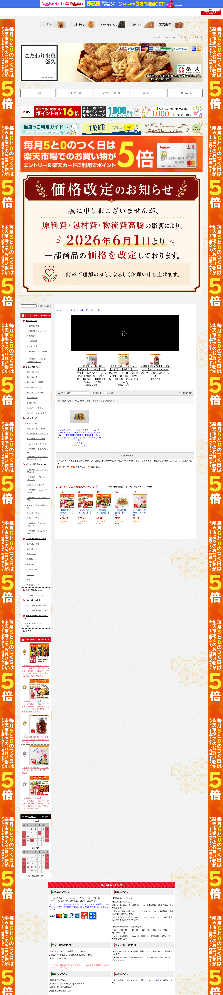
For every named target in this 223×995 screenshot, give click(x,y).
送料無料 (110, 393)
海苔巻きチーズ (33, 585)
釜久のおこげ (31, 321)
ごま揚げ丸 (31, 403)
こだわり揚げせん (33, 367)
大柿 (28, 580)
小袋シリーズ (31, 418)
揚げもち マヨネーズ (36, 392)
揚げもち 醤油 (33, 372)
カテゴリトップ (61, 310)
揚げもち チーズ (34, 387)
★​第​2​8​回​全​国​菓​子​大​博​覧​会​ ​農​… (140, 512)
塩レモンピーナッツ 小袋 (37, 433)
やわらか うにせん (35, 408)
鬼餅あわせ (31, 564)
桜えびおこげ (32, 336)
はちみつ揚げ (32, 398)
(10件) (84, 445)
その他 (28, 631)
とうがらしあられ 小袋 (37, 444)
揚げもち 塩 (32, 377)
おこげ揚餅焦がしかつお (37, 331)
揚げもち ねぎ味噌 (35, 382)
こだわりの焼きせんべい (36, 539)
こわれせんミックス (35, 595)
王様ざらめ (31, 554)
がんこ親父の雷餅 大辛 (37, 610)
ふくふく (30, 575)
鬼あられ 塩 (32, 549)
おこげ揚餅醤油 (33, 326)
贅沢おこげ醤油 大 (35, 518)
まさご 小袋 (32, 423)
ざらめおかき (32, 569)
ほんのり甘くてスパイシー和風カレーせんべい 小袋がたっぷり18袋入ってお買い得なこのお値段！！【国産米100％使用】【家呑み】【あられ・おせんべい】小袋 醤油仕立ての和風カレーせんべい (79, 435)
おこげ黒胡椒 (32, 341)
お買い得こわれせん (34, 590)
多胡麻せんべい (33, 559)
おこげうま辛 (32, 346)
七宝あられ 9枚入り (35, 485)
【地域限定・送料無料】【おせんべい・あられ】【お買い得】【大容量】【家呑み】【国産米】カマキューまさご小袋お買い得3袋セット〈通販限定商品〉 (35, 803)
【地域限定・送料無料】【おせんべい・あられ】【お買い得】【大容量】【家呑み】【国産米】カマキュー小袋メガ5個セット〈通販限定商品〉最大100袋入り (35, 671)
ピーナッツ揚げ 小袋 (36, 428)
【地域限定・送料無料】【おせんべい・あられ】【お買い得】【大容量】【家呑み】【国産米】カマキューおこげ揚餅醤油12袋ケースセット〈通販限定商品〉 (35, 706)
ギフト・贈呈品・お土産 (36, 464)
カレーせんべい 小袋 (36, 439)
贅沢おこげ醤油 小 (35, 513)
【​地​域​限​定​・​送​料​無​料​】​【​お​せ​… (66, 512)
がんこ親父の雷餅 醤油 (37, 605)
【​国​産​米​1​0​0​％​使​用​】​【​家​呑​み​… (121, 512)
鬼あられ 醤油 (33, 544)
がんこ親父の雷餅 (33, 600)
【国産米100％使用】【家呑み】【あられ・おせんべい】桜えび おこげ (35, 770)
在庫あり (98, 393)
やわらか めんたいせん (37, 413)
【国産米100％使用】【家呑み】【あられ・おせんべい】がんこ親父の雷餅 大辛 (35, 739)
